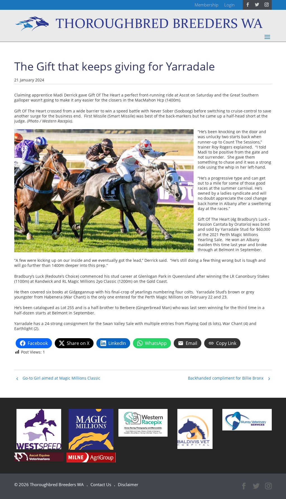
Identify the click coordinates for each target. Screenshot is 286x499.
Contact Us (100, 484)
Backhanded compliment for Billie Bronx (225, 378)
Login (229, 5)
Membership (206, 5)
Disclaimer (128, 484)
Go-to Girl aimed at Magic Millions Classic (61, 378)
